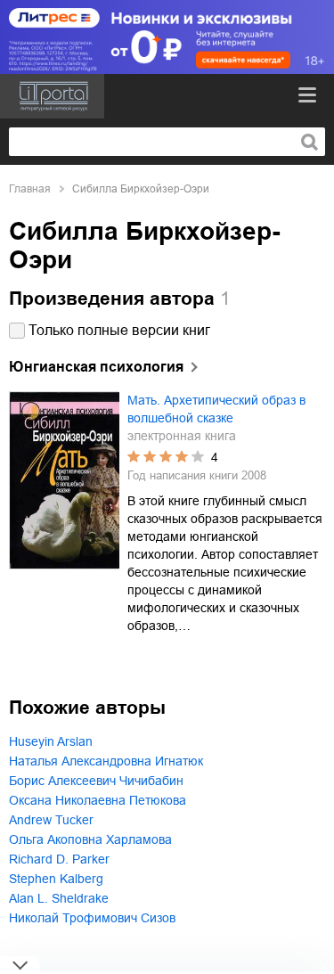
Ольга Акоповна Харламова (90, 839)
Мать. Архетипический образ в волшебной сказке (216, 409)
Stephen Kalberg (56, 879)
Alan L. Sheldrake (59, 898)
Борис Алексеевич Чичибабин (96, 780)
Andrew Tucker (51, 820)
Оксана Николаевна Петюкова (97, 800)
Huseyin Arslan (51, 741)
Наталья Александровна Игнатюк (106, 761)
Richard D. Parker (59, 859)
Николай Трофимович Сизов (92, 918)
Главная (30, 189)
